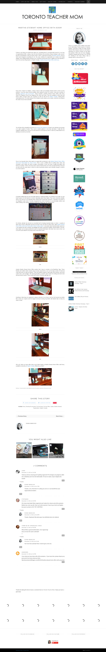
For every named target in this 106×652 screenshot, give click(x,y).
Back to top (86, 650)
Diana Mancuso (31, 423)
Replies (22, 481)
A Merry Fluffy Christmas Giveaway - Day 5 (79, 303)
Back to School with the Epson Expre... (24, 455)
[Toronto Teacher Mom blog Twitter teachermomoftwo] (76, 64)
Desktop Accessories (31, 406)
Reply (63, 480)
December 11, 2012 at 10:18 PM (32, 514)
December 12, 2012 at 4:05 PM (29, 527)
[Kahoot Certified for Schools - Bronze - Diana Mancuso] (79, 130)
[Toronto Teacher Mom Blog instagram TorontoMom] (79, 64)
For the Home (40, 406)
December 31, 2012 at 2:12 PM (29, 554)
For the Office (47, 406)
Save (55, 402)
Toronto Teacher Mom (49, 589)
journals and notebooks (41, 127)
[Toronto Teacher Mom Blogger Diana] (79, 44)
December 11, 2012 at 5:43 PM (29, 501)
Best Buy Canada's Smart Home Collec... (40, 455)
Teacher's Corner (80, 1)
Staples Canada (53, 96)
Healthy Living (52, 1)
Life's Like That (25, 1)
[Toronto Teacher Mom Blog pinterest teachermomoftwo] (82, 64)
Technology (61, 1)
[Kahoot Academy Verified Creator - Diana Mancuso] (79, 83)
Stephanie (25, 499)
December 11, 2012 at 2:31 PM (29, 472)
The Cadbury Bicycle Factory (81, 296)
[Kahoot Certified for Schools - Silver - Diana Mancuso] (79, 120)
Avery (24, 406)
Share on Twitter (45, 402)
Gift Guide (43, 1)
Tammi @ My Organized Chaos (32, 525)
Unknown (25, 552)
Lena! (23, 470)
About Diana (74, 60)
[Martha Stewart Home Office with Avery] (40, 49)
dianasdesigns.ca (81, 57)
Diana (70, 45)
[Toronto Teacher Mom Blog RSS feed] (85, 64)
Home (17, 1)
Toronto (70, 1)
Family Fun (35, 1)
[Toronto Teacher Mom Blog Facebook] (72, 64)
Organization (36, 408)
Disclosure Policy (19, 650)
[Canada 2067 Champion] (79, 226)
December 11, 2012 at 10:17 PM (32, 486)
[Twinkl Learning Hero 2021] (79, 212)
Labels (52, 406)
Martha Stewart (56, 55)
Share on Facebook (30, 402)
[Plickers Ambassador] (79, 149)
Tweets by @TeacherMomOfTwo (79, 273)
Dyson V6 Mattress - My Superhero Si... (56, 455)
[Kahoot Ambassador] (79, 99)
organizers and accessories (27, 93)
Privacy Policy (26, 650)
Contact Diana (83, 60)
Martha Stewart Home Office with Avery (49, 60)
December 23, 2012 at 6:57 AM (32, 541)
